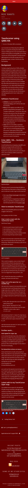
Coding (6, 419)
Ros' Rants (7, 14)
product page (21, 202)
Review (10, 419)
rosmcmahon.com (14, 476)
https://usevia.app (13, 195)
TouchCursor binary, (8, 103)
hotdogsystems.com (14, 474)
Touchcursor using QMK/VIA (14, 454)
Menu (14, 1)
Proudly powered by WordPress (12, 483)
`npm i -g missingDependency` (14, 455)
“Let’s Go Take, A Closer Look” (14, 448)
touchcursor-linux (20, 128)
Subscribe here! (15, 466)
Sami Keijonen (16, 485)
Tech (14, 419)
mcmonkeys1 (18, 44)
